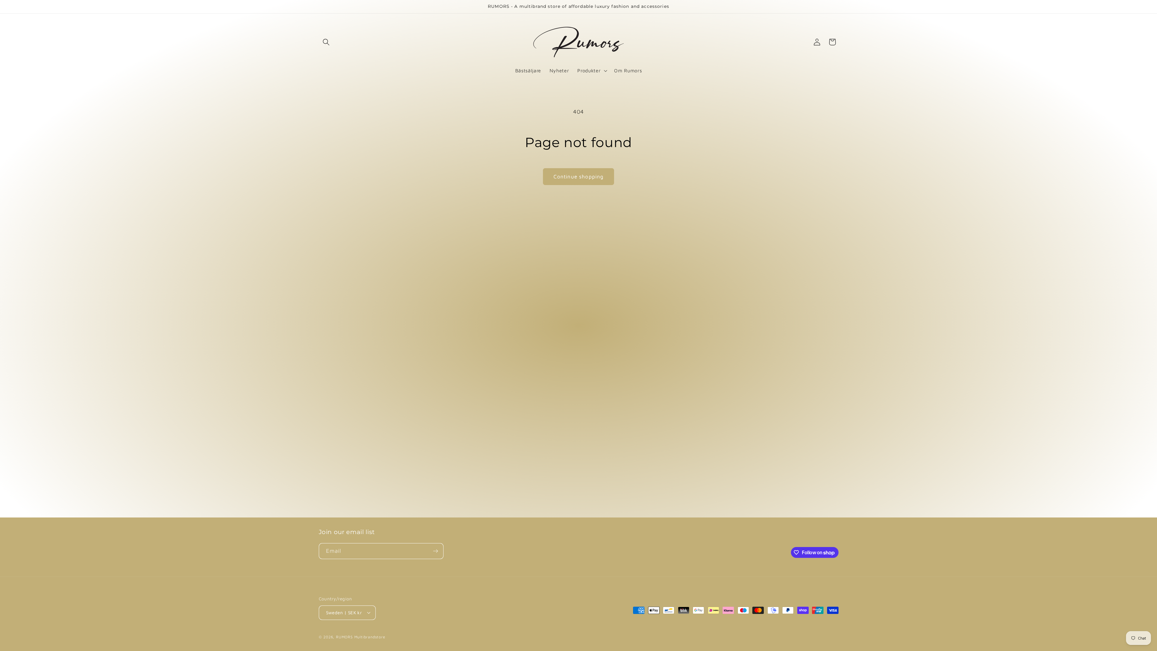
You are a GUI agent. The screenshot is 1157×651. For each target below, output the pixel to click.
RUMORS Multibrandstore (360, 637)
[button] (326, 42)
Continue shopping (578, 176)
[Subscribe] (435, 551)
